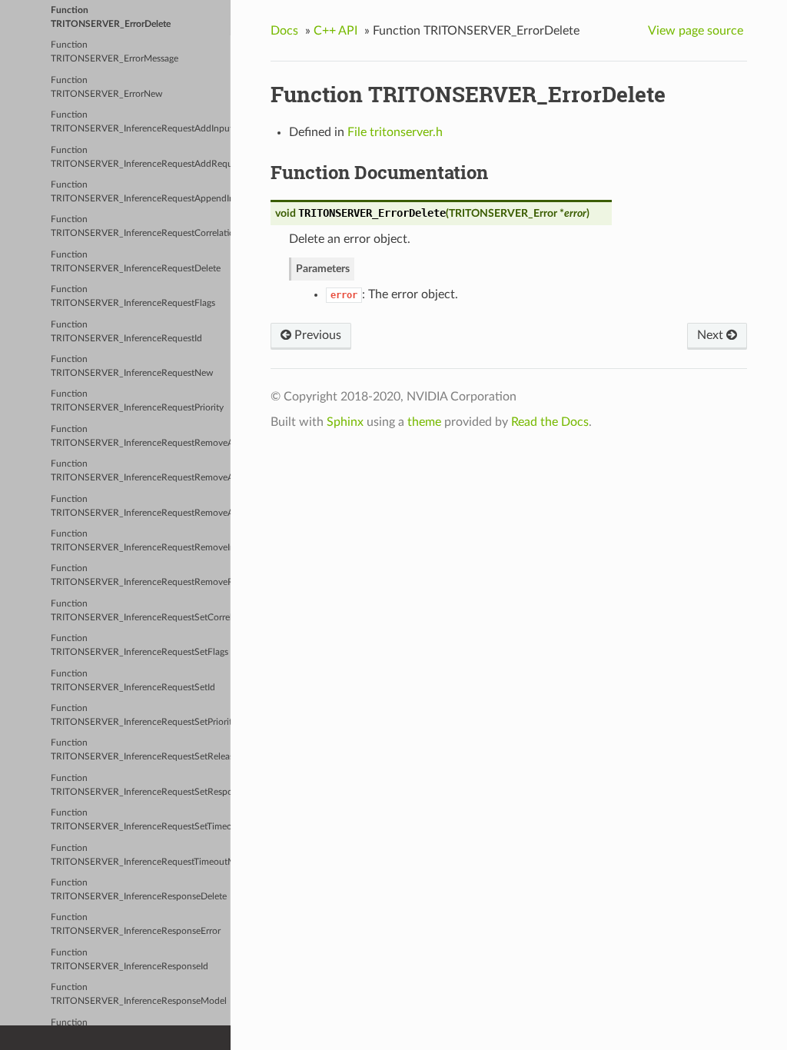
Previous (316, 335)
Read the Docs (550, 422)
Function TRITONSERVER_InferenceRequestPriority (137, 401)
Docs (284, 31)
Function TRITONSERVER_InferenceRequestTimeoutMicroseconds (141, 855)
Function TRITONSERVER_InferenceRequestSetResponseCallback (141, 785)
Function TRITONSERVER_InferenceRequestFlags (133, 296)
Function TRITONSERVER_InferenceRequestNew (132, 366)
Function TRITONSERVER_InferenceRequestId (126, 332)
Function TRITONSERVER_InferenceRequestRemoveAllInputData (141, 436)
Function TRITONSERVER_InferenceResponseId (129, 960)
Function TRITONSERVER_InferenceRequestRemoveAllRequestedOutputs (141, 506)
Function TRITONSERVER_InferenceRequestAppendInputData (141, 192)
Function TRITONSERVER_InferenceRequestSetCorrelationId (141, 611)
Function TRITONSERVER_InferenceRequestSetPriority (141, 715)
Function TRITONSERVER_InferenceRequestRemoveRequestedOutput (141, 575)
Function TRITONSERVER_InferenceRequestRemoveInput (141, 541)
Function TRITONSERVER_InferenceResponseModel (139, 994)
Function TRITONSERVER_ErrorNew (106, 87)
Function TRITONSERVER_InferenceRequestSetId (133, 681)
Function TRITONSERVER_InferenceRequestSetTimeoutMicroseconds (141, 820)
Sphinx (345, 422)
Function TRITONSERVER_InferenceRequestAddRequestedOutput (141, 157)
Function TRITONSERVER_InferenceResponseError (136, 924)
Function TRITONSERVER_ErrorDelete (111, 17)
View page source (695, 31)
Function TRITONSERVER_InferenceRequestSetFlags (139, 645)
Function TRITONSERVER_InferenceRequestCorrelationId (141, 226)
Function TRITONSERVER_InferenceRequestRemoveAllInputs (141, 471)
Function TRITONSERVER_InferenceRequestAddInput (141, 122)
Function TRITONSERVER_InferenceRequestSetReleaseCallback (141, 750)
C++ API (335, 31)
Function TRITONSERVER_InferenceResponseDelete (139, 890)
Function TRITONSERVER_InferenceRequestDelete (136, 262)
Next (711, 335)
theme (424, 422)
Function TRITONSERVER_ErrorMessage (114, 52)
